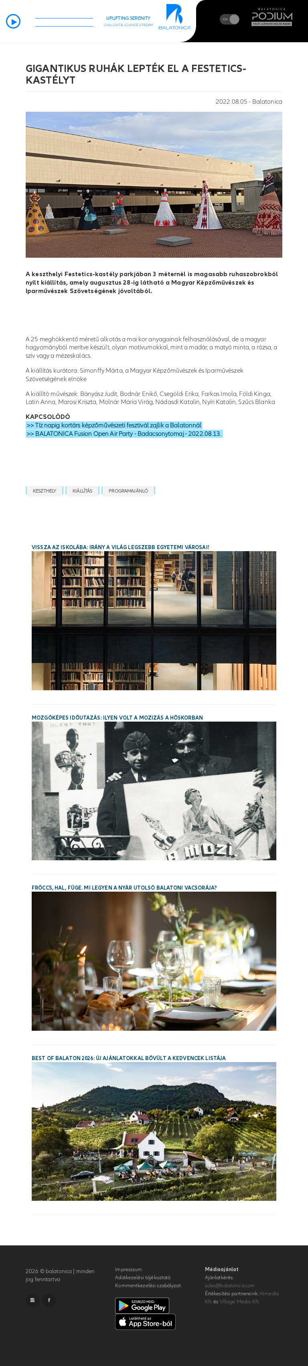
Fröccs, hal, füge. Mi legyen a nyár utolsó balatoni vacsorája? (124, 888)
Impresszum (128, 1269)
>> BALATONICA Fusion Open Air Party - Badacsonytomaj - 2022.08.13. (124, 434)
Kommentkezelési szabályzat (147, 1285)
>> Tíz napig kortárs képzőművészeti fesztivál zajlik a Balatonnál (114, 425)
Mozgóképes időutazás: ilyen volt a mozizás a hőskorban (117, 718)
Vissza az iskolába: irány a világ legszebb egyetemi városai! (120, 547)
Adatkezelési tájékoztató (142, 1277)
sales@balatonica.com (230, 1285)
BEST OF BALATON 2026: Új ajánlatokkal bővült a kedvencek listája (129, 1058)
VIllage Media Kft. (239, 1301)
